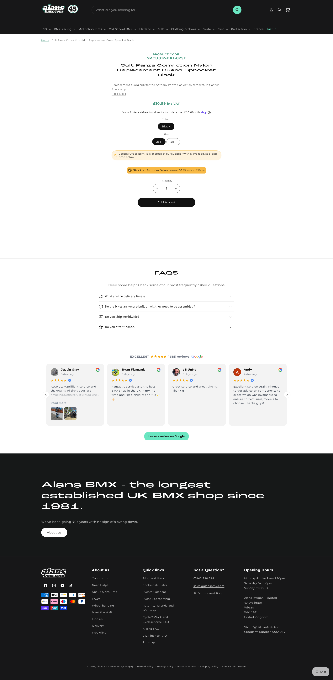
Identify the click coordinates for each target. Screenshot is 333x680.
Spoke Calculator (155, 585)
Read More (119, 93)
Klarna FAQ (151, 629)
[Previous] (46, 394)
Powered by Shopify (122, 666)
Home (45, 40)
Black (166, 126)
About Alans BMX (104, 592)
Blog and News (154, 578)
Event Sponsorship (156, 599)
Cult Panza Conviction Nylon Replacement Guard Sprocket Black (93, 40)
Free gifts (99, 632)
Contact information (234, 666)
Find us (97, 619)
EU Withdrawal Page (208, 593)
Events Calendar (154, 592)
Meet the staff (102, 612)
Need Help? (100, 585)
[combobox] (166, 10)
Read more (58, 403)
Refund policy (145, 666)
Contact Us (100, 578)
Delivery (98, 626)
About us (54, 532)
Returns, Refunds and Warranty (158, 608)
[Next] (287, 394)
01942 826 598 (203, 578)
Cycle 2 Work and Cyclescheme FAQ (156, 620)
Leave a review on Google (166, 436)
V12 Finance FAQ (155, 635)
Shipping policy (209, 666)
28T (173, 141)
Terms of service (186, 666)
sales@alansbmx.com (209, 586)
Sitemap (149, 642)
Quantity (166, 180)
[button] (45, 29)
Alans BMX (103, 666)
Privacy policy (165, 666)
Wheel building (103, 605)
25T (158, 141)
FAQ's (96, 599)
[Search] (237, 10)
